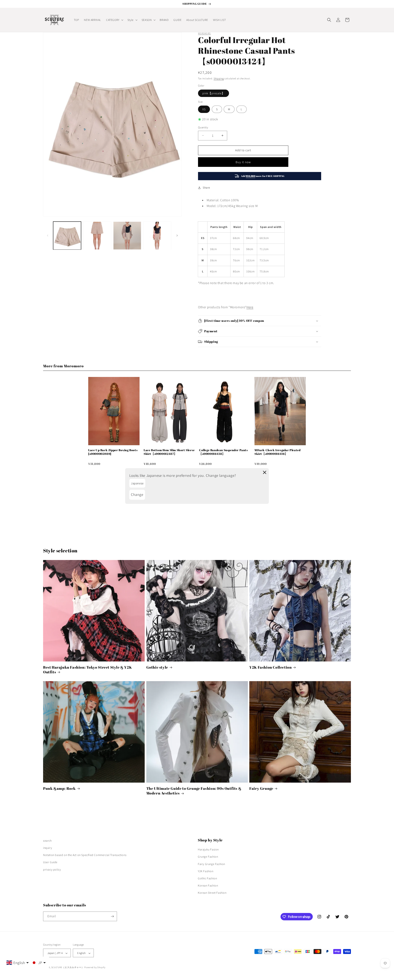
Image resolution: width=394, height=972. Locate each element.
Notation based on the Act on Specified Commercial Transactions (84, 855)
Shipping (219, 78)
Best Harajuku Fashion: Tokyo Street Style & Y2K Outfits (87, 669)
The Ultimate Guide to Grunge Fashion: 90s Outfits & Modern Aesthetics (194, 791)
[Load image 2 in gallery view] (97, 235)
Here (249, 307)
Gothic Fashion (207, 878)
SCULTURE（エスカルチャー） (67, 967)
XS (204, 109)
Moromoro (204, 33)
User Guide (50, 862)
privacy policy (52, 869)
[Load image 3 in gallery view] (127, 235)
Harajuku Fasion (208, 849)
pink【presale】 (213, 93)
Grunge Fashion (208, 857)
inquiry (47, 848)
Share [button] (206, 187)
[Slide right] (177, 235)
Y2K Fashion (205, 871)
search (47, 840)
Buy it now (243, 162)
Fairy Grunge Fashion (211, 864)
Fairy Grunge (261, 788)
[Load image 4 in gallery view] (157, 235)
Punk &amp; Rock (59, 788)
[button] (114, 20)
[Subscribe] (112, 916)
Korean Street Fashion (212, 893)
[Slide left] (47, 235)
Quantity (203, 127)
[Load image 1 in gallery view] (67, 235)
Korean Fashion (208, 885)
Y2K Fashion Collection (270, 667)
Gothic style (157, 667)
